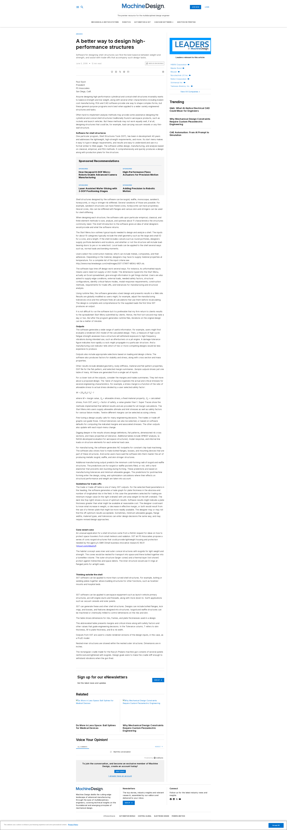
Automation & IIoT (142, 22)
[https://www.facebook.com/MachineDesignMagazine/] (171, 799)
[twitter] (120, 72)
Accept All (276, 825)
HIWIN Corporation (179, 64)
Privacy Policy (73, 825)
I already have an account (120, 776)
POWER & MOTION (178, 816)
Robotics (126, 22)
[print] (163, 72)
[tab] (82, 747)
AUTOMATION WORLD (127, 816)
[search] (82, 7)
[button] (77, 7)
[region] (120, 752)
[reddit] (124, 72)
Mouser (174, 72)
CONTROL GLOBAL (144, 816)
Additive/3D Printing (186, 22)
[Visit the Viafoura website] (158, 758)
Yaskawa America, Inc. (180, 86)
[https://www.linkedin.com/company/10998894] (174, 799)
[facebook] (112, 72)
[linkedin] (116, 72)
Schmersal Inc (177, 82)
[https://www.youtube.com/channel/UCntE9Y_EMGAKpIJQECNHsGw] (180, 799)
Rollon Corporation (179, 79)
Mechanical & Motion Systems (105, 22)
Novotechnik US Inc (179, 75)
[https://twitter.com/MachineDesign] (177, 799)
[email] (128, 72)
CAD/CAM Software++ (164, 22)
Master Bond (176, 68)
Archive (79, 34)
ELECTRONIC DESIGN (161, 816)
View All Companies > (190, 92)
